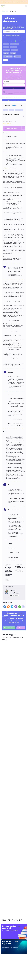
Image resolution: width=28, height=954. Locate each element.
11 (24, 39)
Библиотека (5, 11)
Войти (20, 627)
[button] (5, 84)
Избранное (13, 11)
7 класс (11, 109)
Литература (13, 53)
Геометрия (6, 50)
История (6, 53)
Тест (21, 105)
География (13, 46)
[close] (25, 67)
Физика (5, 59)
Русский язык (17, 56)
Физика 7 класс (19, 109)
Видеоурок (7, 105)
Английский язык (14, 43)
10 (22, 39)
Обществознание (8, 56)
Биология (6, 46)
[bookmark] (23, 116)
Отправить (14, 88)
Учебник (14, 105)
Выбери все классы (20, 36)
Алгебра (6, 43)
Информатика (14, 50)
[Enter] (24, 11)
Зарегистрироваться (9, 627)
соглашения (16, 92)
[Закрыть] (26, 1)
